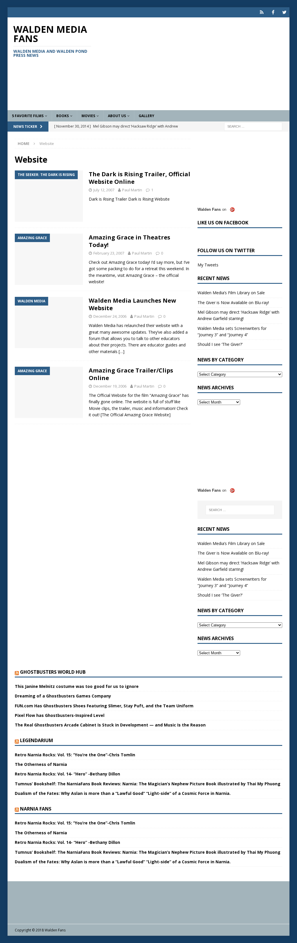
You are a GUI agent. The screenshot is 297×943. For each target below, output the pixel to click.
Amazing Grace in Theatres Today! (129, 241)
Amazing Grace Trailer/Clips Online (131, 374)
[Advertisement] (194, 63)
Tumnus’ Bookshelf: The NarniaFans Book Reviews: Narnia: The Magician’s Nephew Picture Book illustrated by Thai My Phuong (147, 783)
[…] (121, 351)
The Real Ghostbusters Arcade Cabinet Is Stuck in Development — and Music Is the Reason (110, 725)
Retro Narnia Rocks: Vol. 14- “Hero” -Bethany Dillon (67, 774)
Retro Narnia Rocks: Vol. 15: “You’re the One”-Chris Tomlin (75, 754)
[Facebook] (273, 12)
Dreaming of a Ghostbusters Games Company (63, 696)
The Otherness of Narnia (41, 764)
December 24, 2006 (109, 316)
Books (62, 115)
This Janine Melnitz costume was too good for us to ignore (77, 686)
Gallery (146, 115)
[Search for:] (253, 126)
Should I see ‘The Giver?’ (220, 344)
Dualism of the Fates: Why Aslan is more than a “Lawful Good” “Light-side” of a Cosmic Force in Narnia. (123, 793)
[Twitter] (284, 12)
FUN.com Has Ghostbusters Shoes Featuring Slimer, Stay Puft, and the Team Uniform (104, 705)
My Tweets (208, 265)
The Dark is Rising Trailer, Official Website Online (139, 178)
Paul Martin (132, 189)
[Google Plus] (262, 12)
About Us (117, 115)
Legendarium (36, 740)
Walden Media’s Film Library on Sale (231, 292)
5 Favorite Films (28, 115)
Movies (88, 115)
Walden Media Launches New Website (132, 304)
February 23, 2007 (108, 253)
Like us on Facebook (223, 222)
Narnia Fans (35, 809)
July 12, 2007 (103, 189)
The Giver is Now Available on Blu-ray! (233, 302)
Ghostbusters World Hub (53, 672)
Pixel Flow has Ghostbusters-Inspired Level (59, 715)
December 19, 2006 (109, 386)
